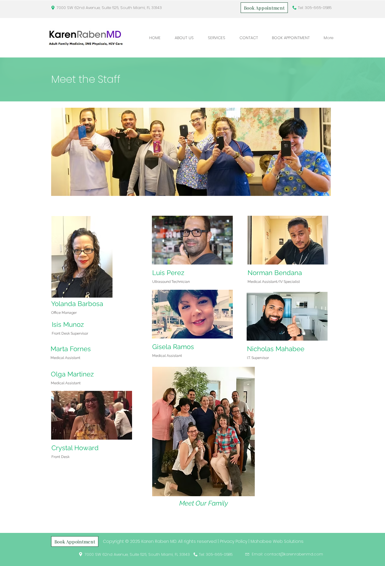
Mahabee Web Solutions (277, 541)
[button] (184, 37)
